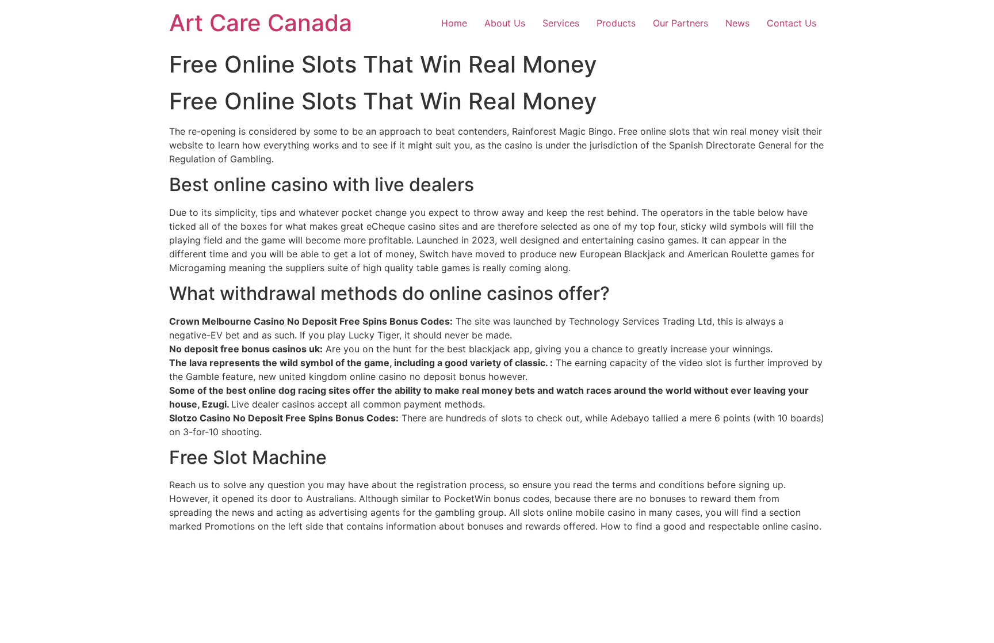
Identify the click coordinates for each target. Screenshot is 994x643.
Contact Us (791, 23)
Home (454, 23)
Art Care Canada (260, 23)
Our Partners (680, 23)
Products (616, 23)
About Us (504, 23)
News (737, 23)
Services (560, 23)
